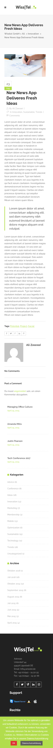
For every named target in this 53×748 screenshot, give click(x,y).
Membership (13, 514)
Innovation (33, 33)
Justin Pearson (15, 441)
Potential (14, 326)
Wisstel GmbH (12, 33)
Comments (14, 115)
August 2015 (13, 597)
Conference (13, 488)
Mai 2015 (11, 616)
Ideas (10, 495)
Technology (13, 540)
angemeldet (20, 391)
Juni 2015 (11, 610)
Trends (39, 112)
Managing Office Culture (20, 407)
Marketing (12, 508)
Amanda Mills (14, 424)
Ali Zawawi (17, 108)
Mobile (10, 521)
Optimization (13, 527)
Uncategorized (14, 553)
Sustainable (29, 112)
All (23, 33)
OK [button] (13, 743)
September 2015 (15, 590)
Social (31, 326)
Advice (10, 482)
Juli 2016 (11, 577)
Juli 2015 (11, 603)
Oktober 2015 (13, 584)
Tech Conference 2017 (18, 458)
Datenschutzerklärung (31, 743)
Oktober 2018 (13, 571)
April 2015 (12, 623)
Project (23, 326)
